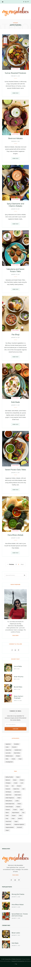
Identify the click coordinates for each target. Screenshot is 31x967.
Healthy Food (18, 750)
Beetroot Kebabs (15, 138)
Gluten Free (8, 750)
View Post (15, 93)
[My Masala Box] (15, 11)
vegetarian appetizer (19, 824)
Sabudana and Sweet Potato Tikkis (15, 270)
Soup (7, 818)
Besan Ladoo (16, 933)
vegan (16, 821)
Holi (23, 789)
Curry (7, 786)
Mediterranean (9, 756)
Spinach (20, 818)
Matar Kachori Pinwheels (18, 697)
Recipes (18, 756)
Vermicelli (19, 827)
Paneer (19, 803)
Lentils (17, 800)
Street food (8, 821)
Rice (23, 812)
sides (7, 759)
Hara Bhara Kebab (15, 535)
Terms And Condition (5, 961)
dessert (19, 786)
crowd (15, 783)
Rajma (7, 812)
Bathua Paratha (9, 777)
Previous (11, 564)
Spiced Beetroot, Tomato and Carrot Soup (20, 915)
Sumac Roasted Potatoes (15, 73)
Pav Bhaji (15, 334)
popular (18, 806)
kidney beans (9, 800)
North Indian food (10, 803)
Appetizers (15, 68)
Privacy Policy (25, 959)
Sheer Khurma (18, 677)
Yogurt (7, 830)
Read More (15, 635)
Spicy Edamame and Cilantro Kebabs (15, 204)
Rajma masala (15, 812)
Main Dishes (17, 753)
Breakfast (16, 744)
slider (20, 815)
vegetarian (8, 824)
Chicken (22, 780)
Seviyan (13, 815)
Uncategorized (9, 762)
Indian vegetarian (10, 797)
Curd (22, 783)
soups (20, 759)
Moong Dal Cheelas (18, 894)
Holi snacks (17, 792)
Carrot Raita (18, 666)
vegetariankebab (10, 827)
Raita (21, 809)
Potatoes (8, 809)
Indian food (8, 795)
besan (14, 780)
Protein (15, 809)
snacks (13, 759)
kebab (19, 797)
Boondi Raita (18, 687)
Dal (12, 786)
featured (8, 789)
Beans (18, 777)
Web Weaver (28, 961)
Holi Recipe (8, 792)
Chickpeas (8, 783)
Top (16, 964)
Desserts (14, 747)
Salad (7, 815)
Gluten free (16, 789)
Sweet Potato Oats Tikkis (15, 469)
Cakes (7, 747)
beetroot (8, 780)
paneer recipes (9, 806)
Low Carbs (8, 753)
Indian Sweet (18, 795)
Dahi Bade (15, 402)
